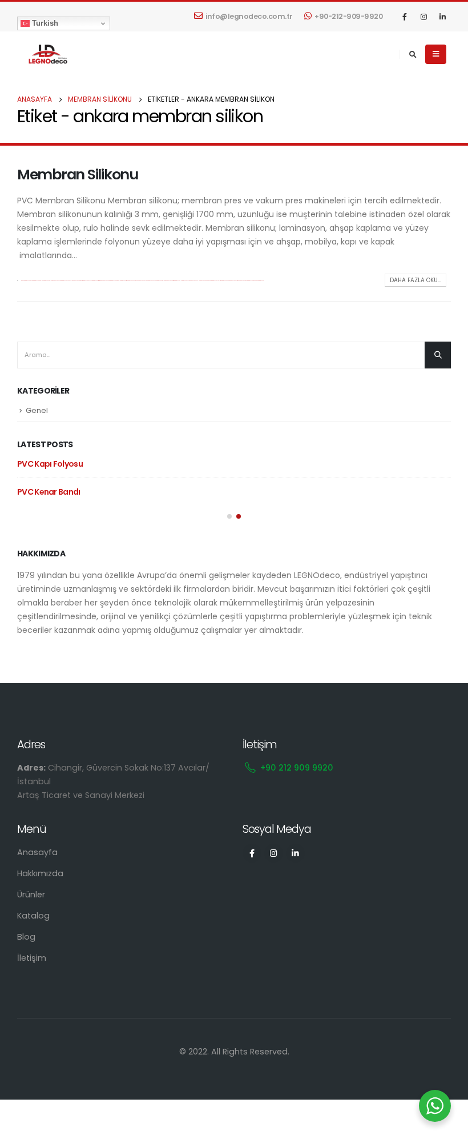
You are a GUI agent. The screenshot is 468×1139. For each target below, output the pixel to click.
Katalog (33, 915)
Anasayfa (37, 852)
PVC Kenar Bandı (48, 492)
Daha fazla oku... (415, 280)
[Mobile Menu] (435, 54)
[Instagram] (423, 17)
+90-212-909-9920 (348, 16)
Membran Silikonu (77, 175)
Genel (37, 410)
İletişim (31, 958)
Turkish (44, 23)
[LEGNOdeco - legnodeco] (45, 54)
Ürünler (31, 894)
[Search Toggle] (413, 55)
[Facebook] (405, 17)
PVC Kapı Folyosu (50, 464)
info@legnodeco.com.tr (249, 16)
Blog (26, 937)
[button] (229, 516)
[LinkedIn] (442, 17)
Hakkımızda (40, 873)
